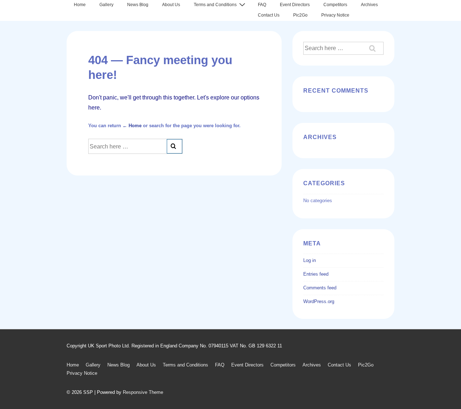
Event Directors (295, 4)
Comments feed (319, 287)
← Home (132, 125)
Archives (369, 4)
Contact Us (268, 15)
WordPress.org (318, 301)
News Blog (137, 4)
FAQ (262, 4)
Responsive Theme (143, 392)
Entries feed (315, 274)
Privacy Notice (335, 15)
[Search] (174, 146)
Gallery (106, 4)
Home (80, 4)
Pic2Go (300, 15)
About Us (171, 4)
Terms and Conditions (215, 4)
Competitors (335, 4)
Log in (309, 260)
